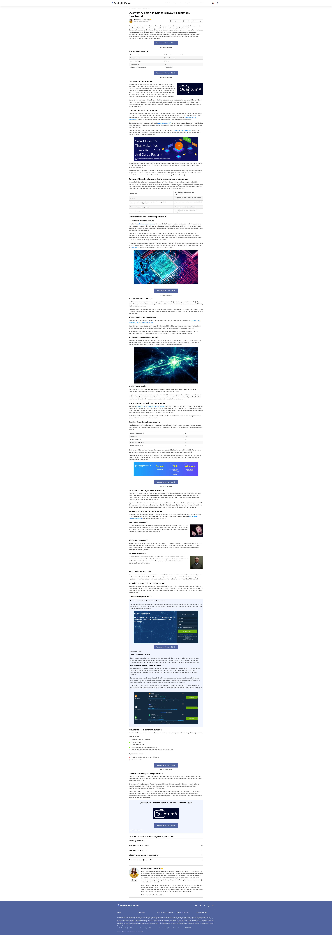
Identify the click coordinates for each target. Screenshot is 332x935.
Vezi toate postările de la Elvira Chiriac (152, 894)
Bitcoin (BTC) (196, 320)
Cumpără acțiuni (189, 3)
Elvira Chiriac (146, 868)
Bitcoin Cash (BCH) (147, 322)
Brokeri (168, 3)
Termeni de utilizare (182, 912)
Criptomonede (177, 3)
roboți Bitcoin (136, 8)
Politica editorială (201, 912)
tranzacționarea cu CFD (164, 123)
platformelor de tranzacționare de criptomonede (150, 406)
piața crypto (134, 247)
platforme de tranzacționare (145, 224)
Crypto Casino (202, 3)
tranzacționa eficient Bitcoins (182, 130)
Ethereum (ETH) (134, 322)
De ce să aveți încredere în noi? (166, 912)
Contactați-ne (141, 912)
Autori (119, 912)
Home (130, 8)
